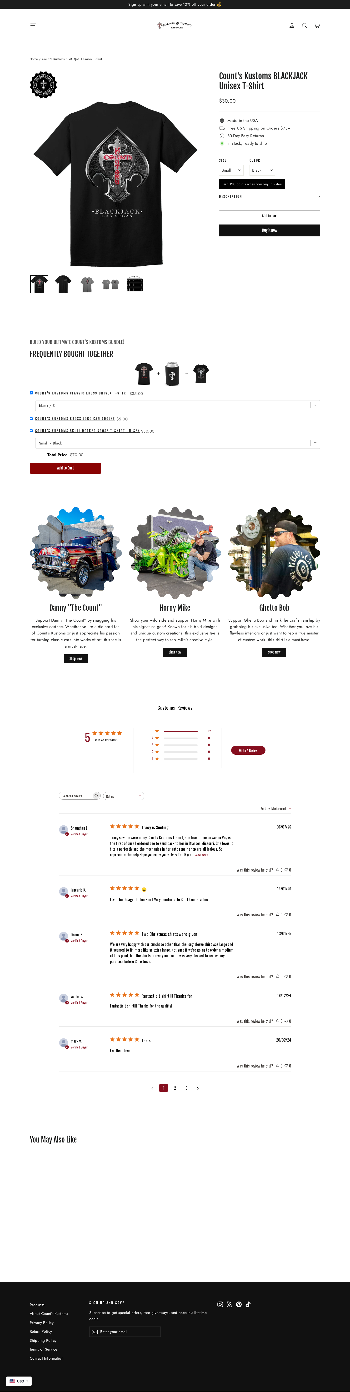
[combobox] (123, 796)
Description (230, 197)
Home (34, 59)
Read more (201, 854)
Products (37, 1304)
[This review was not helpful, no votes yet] (286, 870)
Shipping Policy (43, 1340)
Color (255, 160)
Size (223, 160)
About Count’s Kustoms (49, 1313)
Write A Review (248, 750)
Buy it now (269, 230)
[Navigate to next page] (197, 1088)
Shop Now (76, 659)
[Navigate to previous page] (152, 1088)
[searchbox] (75, 795)
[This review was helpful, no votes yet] (277, 870)
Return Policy (41, 1331)
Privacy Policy (42, 1322)
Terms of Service (43, 1349)
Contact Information (46, 1358)
